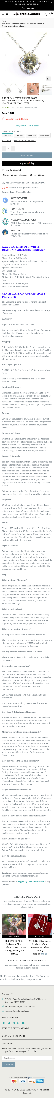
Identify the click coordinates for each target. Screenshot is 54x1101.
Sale (31, 915)
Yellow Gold (44, 135)
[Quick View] (24, 916)
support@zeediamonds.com (17, 1011)
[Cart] (49, 14)
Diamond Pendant (24, 192)
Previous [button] (5, 55)
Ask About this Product (25, 140)
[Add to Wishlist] (24, 920)
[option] (27, 57)
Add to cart (14, 936)
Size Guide (6, 140)
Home (4, 21)
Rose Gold (19, 135)
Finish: (11, 131)
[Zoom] (48, 78)
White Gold (31, 135)
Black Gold (7, 135)
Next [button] (49, 55)
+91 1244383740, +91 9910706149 (19, 1006)
